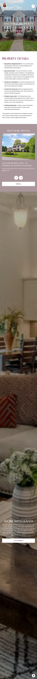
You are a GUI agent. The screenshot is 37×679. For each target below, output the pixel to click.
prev (16, 178)
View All (18, 184)
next (21, 178)
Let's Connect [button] (18, 540)
